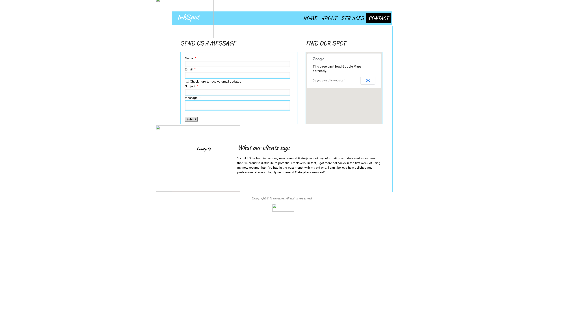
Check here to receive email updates (215, 81)
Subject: (191, 86)
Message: (192, 98)
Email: (190, 69)
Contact (378, 18)
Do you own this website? (329, 80)
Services (352, 18)
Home (310, 18)
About (329, 18)
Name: (190, 58)
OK (368, 80)
